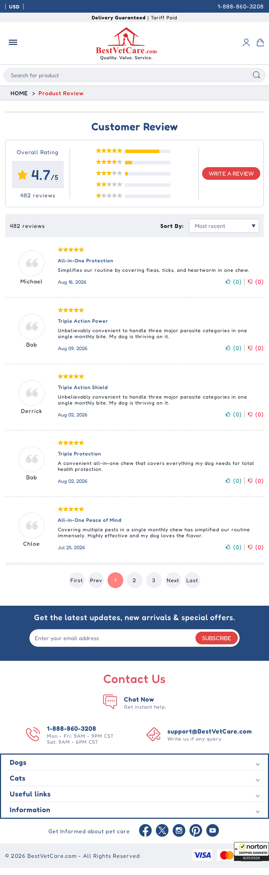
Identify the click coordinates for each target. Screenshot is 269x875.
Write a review (231, 173)
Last (192, 580)
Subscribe (216, 638)
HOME (19, 93)
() (237, 281)
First (76, 580)
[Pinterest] (195, 831)
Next (173, 580)
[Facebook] (145, 831)
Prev (96, 580)
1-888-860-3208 (241, 6)
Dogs (18, 762)
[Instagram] (179, 831)
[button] (251, 851)
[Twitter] (162, 831)
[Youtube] (212, 831)
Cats (18, 778)
